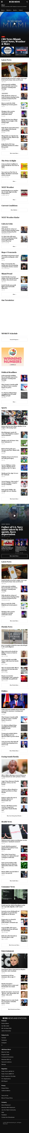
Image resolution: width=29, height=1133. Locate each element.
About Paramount (6, 1105)
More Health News (14, 880)
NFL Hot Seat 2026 (6, 1028)
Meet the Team (5, 1052)
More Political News (14, 750)
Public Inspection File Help (8, 1076)
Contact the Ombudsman (7, 1117)
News (2, 10)
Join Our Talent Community (8, 1110)
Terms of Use (4, 1095)
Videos (20, 10)
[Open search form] (27, 1)
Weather (8, 10)
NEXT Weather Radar (10, 217)
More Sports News (14, 499)
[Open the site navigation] (5, 1)
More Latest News (14, 153)
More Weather (14, 210)
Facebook (4, 1040)
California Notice (5, 1090)
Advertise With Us (6, 1059)
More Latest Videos (14, 556)
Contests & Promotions (7, 1057)
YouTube (3, 1037)
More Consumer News (14, 945)
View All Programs (14, 339)
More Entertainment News (14, 1009)
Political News (5, 1023)
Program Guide (5, 1054)
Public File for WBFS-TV (7, 1073)
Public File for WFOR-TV (7, 1071)
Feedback (4, 1114)
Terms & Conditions (6, 1062)
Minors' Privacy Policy (7, 1098)
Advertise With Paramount (8, 1107)
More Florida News (14, 685)
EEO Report (4, 1081)
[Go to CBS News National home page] (14, 2)
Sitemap (3, 1064)
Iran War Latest (5, 1026)
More (14, 181)
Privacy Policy (5, 1088)
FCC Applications (6, 1078)
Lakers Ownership (6, 1030)
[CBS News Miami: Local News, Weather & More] (14, 24)
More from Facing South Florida (14, 815)
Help (2, 1112)
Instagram (4, 1042)
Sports (15, 10)
